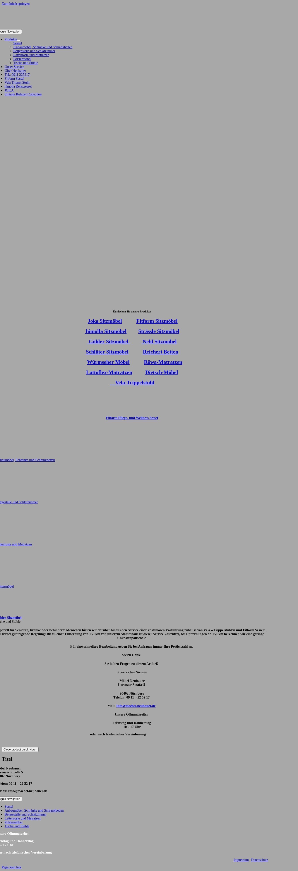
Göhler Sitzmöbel (108, 341)
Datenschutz (259, 860)
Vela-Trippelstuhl (132, 382)
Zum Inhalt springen (16, 3)
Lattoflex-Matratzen (109, 372)
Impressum (241, 860)
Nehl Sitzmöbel (159, 341)
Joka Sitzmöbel (105, 321)
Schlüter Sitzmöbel (107, 352)
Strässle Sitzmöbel (158, 331)
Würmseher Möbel (108, 362)
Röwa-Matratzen (163, 362)
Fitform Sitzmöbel (157, 321)
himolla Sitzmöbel (106, 331)
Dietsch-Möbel (161, 372)
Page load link (11, 867)
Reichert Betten (160, 352)
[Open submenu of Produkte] (19, 40)
